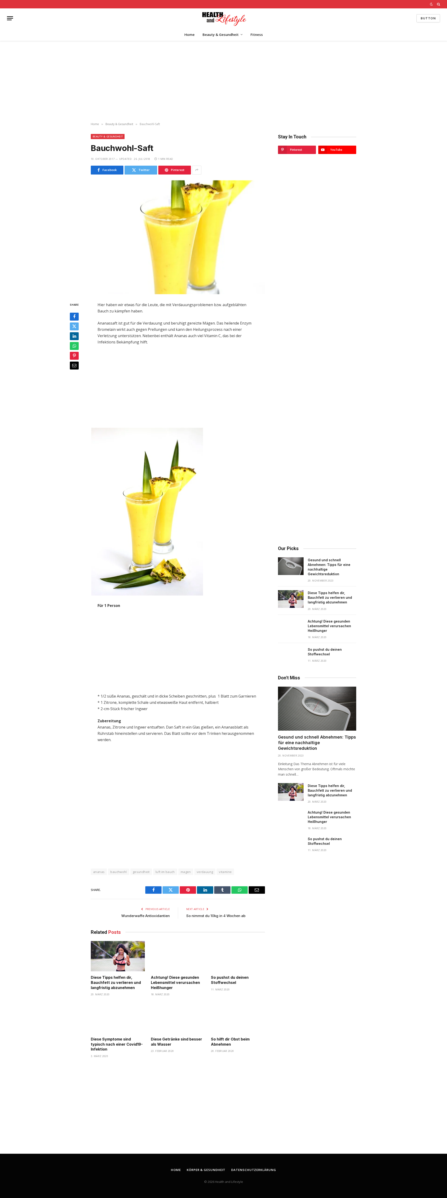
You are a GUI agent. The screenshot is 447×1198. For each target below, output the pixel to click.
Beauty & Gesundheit (221, 34)
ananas (99, 872)
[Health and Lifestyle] (223, 18)
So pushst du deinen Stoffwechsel (230, 980)
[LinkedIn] (74, 336)
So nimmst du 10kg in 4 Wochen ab (215, 916)
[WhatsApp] (74, 346)
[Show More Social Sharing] (196, 170)
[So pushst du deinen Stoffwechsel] (238, 956)
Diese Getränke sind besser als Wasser (176, 1042)
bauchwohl (118, 872)
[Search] (438, 4)
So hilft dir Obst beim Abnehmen (230, 1042)
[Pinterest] (74, 355)
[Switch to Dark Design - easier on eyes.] (431, 4)
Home (189, 34)
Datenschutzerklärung (253, 1170)
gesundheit (141, 872)
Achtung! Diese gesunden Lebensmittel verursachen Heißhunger (175, 982)
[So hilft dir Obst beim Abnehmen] (238, 1018)
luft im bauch (165, 872)
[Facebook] (74, 316)
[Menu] (10, 18)
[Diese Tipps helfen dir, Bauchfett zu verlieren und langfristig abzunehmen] (118, 956)
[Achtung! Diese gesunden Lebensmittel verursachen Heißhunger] (178, 956)
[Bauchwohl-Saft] (178, 237)
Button (428, 18)
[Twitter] (74, 326)
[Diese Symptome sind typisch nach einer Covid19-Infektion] (118, 1018)
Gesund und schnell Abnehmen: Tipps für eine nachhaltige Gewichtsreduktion (329, 567)
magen (186, 872)
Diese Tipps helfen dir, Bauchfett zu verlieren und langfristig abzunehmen (116, 982)
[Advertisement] (223, 81)
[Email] (74, 365)
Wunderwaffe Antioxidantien (145, 916)
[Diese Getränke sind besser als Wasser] (178, 1018)
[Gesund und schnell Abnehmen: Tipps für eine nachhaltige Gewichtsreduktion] (291, 566)
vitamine (225, 872)
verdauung (205, 872)
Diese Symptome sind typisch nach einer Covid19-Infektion (117, 1044)
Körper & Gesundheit (206, 1170)
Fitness (257, 34)
